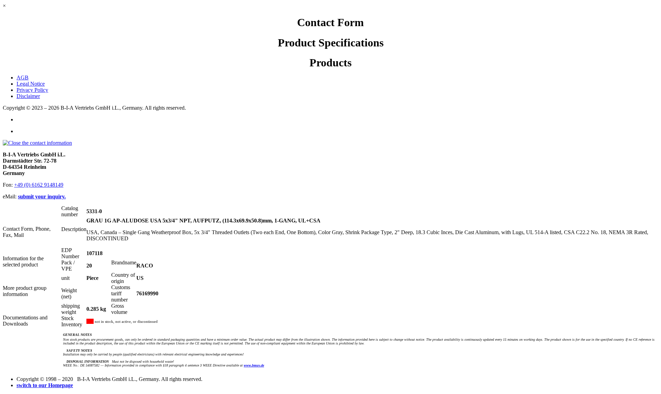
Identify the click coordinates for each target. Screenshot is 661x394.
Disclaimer (28, 96)
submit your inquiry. (42, 196)
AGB (23, 77)
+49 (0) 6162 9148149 (38, 185)
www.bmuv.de (254, 365)
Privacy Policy (32, 90)
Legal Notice (31, 84)
